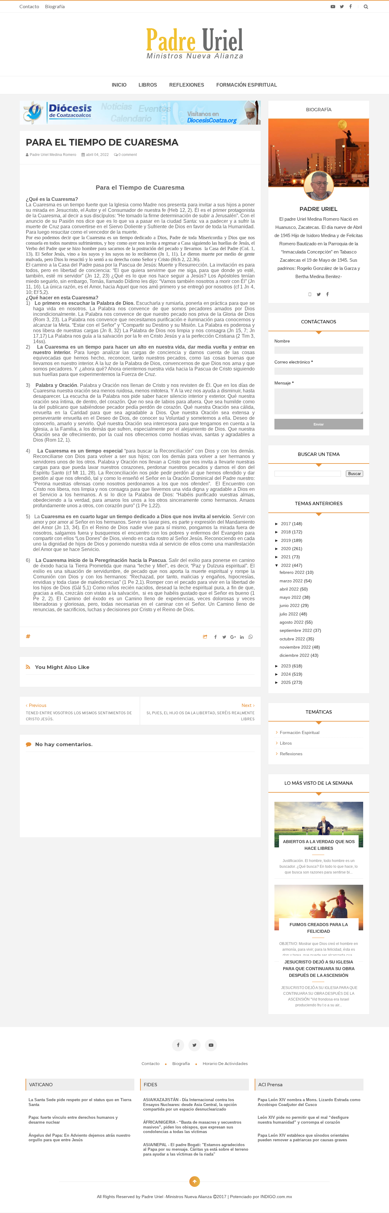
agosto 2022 (292, 622)
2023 (286, 665)
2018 (286, 531)
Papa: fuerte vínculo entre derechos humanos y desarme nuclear (73, 1120)
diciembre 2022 (295, 655)
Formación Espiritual (299, 732)
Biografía (55, 6)
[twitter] (342, 7)
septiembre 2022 (296, 630)
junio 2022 (290, 605)
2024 (286, 674)
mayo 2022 (291, 597)
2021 (286, 556)
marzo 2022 (292, 580)
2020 (286, 548)
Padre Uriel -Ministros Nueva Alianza (177, 1196)
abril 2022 (290, 589)
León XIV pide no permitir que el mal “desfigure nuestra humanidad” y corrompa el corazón (303, 1120)
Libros (148, 85)
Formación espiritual (246, 85)
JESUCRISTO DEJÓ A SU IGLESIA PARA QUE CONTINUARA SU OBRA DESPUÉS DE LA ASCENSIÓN (319, 969)
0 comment (127, 155)
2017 (286, 523)
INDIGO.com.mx (276, 1196)
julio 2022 (289, 614)
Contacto (29, 6)
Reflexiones (186, 85)
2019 (286, 540)
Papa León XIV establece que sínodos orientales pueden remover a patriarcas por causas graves (303, 1137)
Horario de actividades (225, 1063)
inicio (119, 85)
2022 (286, 565)
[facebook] (350, 7)
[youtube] (333, 7)
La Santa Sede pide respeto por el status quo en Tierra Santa (80, 1102)
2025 (286, 682)
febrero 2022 (293, 572)
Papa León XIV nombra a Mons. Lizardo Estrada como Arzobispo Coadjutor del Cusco (309, 1102)
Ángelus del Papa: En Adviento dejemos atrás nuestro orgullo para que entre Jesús (79, 1137)
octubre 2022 (293, 638)
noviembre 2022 (296, 647)
